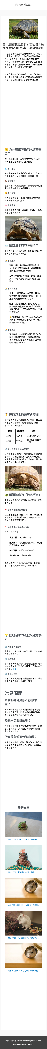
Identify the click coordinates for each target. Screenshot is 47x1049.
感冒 (14, 669)
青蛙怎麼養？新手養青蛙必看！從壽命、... (23, 872)
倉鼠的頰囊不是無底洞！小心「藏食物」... (23, 938)
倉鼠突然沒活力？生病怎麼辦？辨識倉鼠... (23, 971)
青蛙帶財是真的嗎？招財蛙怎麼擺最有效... (23, 839)
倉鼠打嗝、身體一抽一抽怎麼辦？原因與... (23, 905)
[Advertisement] (23, 114)
